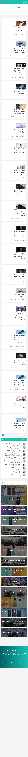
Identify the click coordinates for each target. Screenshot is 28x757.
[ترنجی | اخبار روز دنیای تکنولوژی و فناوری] (24, 2)
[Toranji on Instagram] (14, 650)
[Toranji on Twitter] (17, 650)
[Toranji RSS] (8, 650)
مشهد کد (2, 662)
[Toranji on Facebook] (20, 650)
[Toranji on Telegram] (11, 650)
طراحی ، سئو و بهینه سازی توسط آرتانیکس (17, 662)
